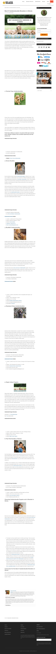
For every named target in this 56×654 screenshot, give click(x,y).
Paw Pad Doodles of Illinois (14, 495)
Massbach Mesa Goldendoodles (15, 365)
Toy (7, 415)
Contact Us (6, 626)
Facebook (13, 303)
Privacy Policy (22, 626)
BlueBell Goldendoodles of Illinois (15, 300)
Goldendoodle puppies (21, 176)
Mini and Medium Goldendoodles (14, 213)
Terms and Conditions (23, 628)
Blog (7, 7)
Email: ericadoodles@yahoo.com (12, 224)
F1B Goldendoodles (13, 414)
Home (5, 7)
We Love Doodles (8, 3)
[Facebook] (5, 605)
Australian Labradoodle (22, 179)
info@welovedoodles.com (41, 628)
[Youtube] (6, 605)
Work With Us (6, 630)
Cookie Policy (22, 630)
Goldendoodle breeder (16, 554)
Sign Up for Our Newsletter (8, 628)
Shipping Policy (22, 632)
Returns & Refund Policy (8, 632)
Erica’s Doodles (12, 221)
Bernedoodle (14, 458)
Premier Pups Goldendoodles (15, 158)
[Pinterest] (7, 605)
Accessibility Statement (8, 634)
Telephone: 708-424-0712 (10, 223)
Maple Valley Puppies (13, 436)
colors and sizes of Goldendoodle (19, 267)
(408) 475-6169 (41, 626)
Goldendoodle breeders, (15, 192)
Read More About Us (44, 24)
